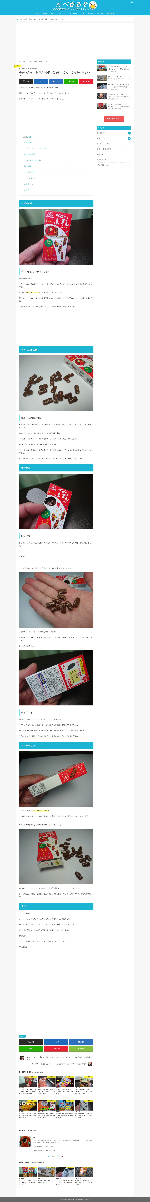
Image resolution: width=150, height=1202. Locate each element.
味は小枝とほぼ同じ (34, 160)
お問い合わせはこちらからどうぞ (44, 1146)
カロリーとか (29, 184)
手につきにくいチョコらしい (37, 148)
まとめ (26, 190)
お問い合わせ (110, 13)
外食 (83, 13)
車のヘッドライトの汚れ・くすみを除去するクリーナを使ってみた (118, 97)
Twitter (61, 1156)
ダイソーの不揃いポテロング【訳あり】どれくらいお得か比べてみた (118, 107)
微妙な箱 (27, 166)
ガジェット (62, 13)
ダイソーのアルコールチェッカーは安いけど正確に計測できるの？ (118, 87)
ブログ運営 (100, 13)
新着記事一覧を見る (114, 118)
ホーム (37, 13)
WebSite (52, 1156)
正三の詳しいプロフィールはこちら (44, 1150)
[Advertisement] (56, 41)
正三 (34, 1137)
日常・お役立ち (73, 13)
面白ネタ (90, 13)
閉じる (29, 137)
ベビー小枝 (28, 142)
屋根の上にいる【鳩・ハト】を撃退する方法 (118, 78)
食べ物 (45, 13)
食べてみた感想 (30, 154)
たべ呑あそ (73, 1199)
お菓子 (53, 13)
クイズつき (31, 178)
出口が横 (30, 172)
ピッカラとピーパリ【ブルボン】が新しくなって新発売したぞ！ (118, 69)
